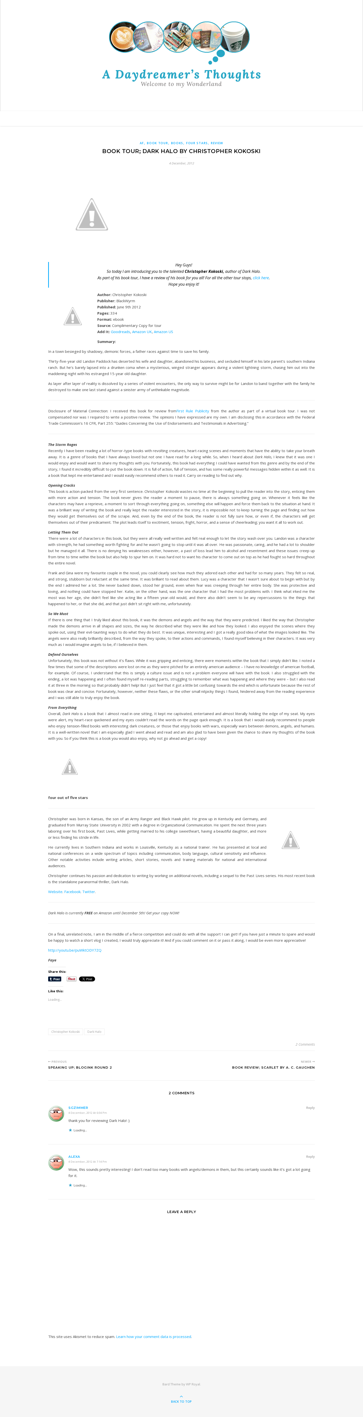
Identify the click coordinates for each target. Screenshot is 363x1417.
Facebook (72, 891)
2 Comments (305, 1044)
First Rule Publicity (192, 410)
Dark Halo (94, 1032)
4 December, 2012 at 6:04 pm (87, 1113)
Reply (310, 1107)
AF (142, 143)
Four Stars (197, 143)
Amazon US (163, 331)
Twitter (88, 891)
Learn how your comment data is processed (153, 1336)
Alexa (74, 1156)
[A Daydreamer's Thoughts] (181, 54)
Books (177, 143)
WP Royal (193, 1384)
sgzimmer (78, 1108)
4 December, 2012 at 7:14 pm (87, 1161)
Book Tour (157, 143)
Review (217, 143)
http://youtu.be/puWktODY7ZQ (74, 950)
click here (261, 277)
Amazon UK (142, 331)
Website (55, 891)
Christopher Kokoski (65, 1032)
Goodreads (120, 331)
